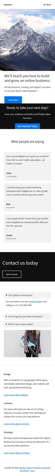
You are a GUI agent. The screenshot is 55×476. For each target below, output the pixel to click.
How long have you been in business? (25, 316)
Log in (32, 470)
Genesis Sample (25, 468)
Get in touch (11, 274)
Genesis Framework (42, 468)
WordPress (24, 470)
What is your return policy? (20, 324)
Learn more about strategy (17, 452)
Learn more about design (16, 394)
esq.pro (8, 4)
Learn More (13, 100)
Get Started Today (27, 126)
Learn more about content (16, 423)
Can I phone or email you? (20, 295)
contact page (35, 301)
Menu (48, 4)
